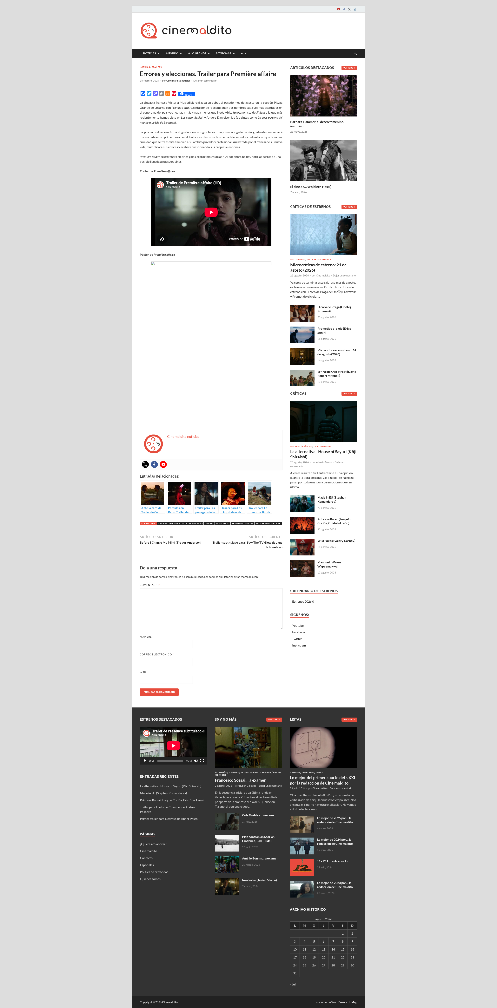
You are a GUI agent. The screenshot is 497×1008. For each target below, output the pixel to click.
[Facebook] (344, 9)
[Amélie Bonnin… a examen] (227, 858)
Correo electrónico (157, 654)
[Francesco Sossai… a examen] (248, 729)
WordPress (338, 1002)
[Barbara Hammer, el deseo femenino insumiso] (323, 95)
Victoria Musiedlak (268, 523)
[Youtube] (338, 9)
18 (304, 957)
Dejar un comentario (204, 80)
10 (295, 949)
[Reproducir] (145, 761)
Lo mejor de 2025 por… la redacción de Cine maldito (335, 820)
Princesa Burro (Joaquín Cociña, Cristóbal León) (333, 521)
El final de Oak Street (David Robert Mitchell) (336, 373)
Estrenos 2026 (302, 601)
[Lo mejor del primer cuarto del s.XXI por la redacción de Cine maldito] (323, 729)
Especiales (147, 865)
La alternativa (322, 446)
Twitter (297, 638)
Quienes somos (150, 879)
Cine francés (194, 523)
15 (342, 949)
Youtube (298, 625)
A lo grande (197, 53)
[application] (173, 746)
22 (342, 957)
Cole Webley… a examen (259, 815)
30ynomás (223, 53)
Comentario (150, 585)
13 (323, 949)
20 (323, 957)
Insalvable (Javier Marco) (259, 880)
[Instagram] (355, 9)
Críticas (307, 446)
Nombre (147, 636)
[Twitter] (349, 9)
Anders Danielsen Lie (171, 523)
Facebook (298, 632)
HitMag (352, 1002)
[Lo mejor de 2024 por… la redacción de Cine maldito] (302, 840)
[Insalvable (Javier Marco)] (227, 880)
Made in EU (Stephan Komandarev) (331, 499)
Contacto (146, 858)
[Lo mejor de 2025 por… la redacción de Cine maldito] (302, 818)
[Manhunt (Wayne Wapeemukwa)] (302, 562)
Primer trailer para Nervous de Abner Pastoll (169, 818)
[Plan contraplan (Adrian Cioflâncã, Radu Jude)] (227, 837)
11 (304, 949)
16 (352, 949)
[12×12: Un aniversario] (302, 861)
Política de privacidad (154, 872)
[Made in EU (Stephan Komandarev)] (302, 498)
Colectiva (308, 772)
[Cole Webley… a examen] (227, 815)
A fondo (172, 53)
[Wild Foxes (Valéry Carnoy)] (302, 541)
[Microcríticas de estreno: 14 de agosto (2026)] (302, 350)
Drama (209, 523)
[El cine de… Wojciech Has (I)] (323, 160)
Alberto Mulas (324, 462)
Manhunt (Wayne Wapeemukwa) (329, 564)
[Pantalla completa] (202, 761)
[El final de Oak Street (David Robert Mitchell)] (302, 372)
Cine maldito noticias (178, 80)
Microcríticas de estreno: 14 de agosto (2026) (336, 352)
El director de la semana (256, 772)
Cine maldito (323, 275)
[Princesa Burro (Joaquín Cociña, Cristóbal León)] (302, 519)
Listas (319, 772)
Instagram (299, 645)
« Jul (293, 984)
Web (143, 672)
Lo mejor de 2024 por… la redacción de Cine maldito (335, 841)
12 (314, 949)
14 (333, 949)
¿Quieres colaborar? (153, 844)
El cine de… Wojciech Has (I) (310, 187)
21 (333, 957)
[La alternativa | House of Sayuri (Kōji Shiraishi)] (323, 422)
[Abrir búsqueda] (355, 53)
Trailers (157, 67)
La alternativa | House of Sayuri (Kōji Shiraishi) (170, 786)
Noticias (149, 53)
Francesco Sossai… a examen (240, 780)
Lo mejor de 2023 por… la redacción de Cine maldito (335, 885)
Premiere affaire (242, 523)
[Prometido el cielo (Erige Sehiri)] (302, 329)
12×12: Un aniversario (332, 861)
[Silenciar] (196, 761)
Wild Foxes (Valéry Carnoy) (336, 540)
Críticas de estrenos (319, 259)
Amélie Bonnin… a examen (260, 858)
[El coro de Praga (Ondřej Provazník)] (302, 307)
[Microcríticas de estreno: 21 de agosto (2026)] (323, 236)
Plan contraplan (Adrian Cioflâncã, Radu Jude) (258, 839)
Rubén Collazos (247, 785)
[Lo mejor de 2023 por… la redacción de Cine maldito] (302, 883)
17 (295, 957)
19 (314, 957)
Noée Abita (222, 523)
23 (352, 957)
